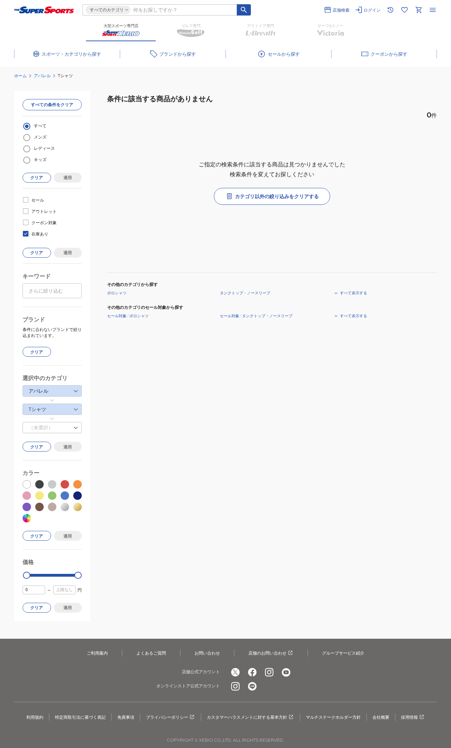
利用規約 (34, 717)
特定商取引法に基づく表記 (80, 717)
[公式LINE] (252, 686)
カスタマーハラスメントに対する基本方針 (247, 717)
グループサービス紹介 (343, 653)
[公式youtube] (286, 672)
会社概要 (380, 717)
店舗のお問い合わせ (267, 653)
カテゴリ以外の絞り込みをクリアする (277, 196)
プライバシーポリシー (167, 717)
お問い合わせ (207, 653)
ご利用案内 (97, 653)
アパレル (42, 75)
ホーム (20, 75)
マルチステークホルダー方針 (333, 717)
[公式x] (235, 672)
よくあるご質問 (151, 653)
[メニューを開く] (433, 10)
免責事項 (125, 717)
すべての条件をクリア (52, 104)
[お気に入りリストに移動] (404, 10)
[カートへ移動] (418, 10)
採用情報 (409, 717)
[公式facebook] (252, 672)
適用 (67, 177)
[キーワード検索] (244, 10)
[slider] (26, 575)
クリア (36, 177)
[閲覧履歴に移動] (390, 10)
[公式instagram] (269, 672)
